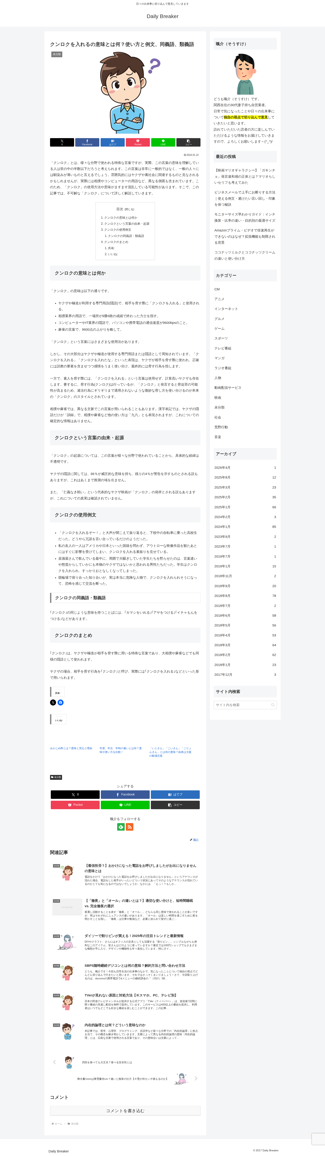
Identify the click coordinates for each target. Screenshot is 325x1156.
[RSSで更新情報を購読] (129, 827)
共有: (111, 248)
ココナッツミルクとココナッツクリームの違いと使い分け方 (244, 255)
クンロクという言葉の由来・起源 (126, 223)
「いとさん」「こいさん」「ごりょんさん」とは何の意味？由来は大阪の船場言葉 (170, 752)
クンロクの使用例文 (117, 229)
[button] (188, 142)
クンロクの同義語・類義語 (126, 235)
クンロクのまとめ (116, 242)
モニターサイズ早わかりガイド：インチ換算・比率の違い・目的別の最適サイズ (244, 217)
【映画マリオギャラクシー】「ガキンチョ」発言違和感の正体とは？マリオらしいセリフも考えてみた (244, 176)
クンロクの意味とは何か (120, 217)
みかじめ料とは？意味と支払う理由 (71, 748)
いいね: (113, 254)
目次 (119, 209)
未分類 (57, 777)
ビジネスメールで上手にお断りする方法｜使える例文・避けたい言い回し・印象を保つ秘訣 (244, 198)
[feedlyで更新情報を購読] (121, 827)
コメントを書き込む (125, 1110)
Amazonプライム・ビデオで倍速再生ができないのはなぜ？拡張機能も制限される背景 (244, 236)
